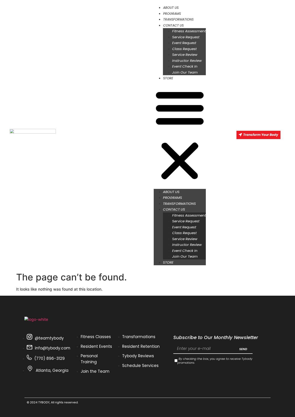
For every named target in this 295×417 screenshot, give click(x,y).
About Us (171, 7)
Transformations (178, 19)
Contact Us (173, 25)
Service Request (185, 37)
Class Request (184, 48)
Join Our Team (185, 72)
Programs (172, 13)
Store (168, 78)
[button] (180, 135)
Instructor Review (187, 60)
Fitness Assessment (189, 31)
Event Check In (185, 66)
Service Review (184, 54)
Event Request (184, 42)
